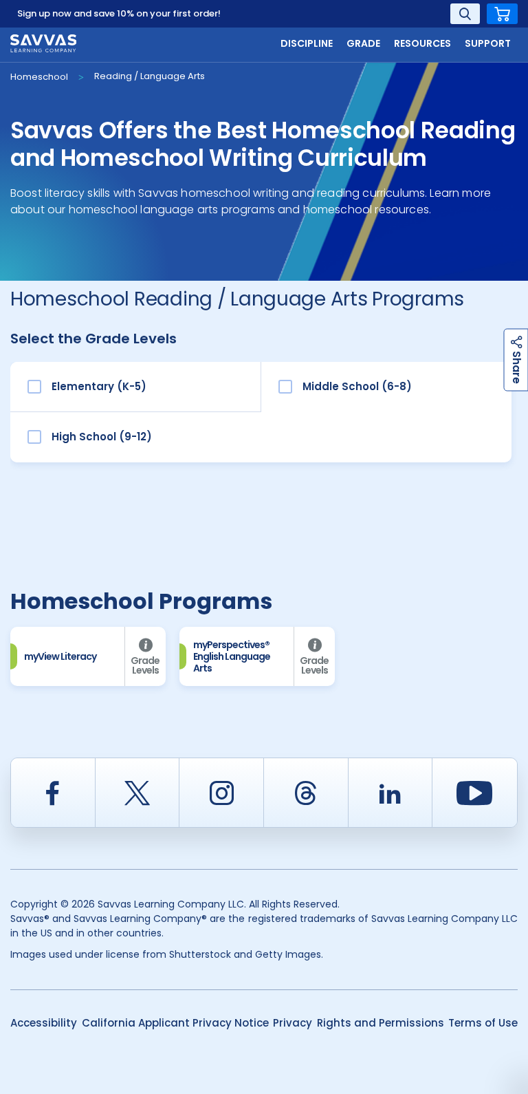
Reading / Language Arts (149, 76)
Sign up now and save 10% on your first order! (119, 13)
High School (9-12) (102, 436)
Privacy (292, 1023)
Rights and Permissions (380, 1023)
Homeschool (39, 76)
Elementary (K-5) (99, 386)
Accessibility (43, 1023)
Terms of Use (483, 1023)
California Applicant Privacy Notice (175, 1023)
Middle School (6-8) (357, 386)
